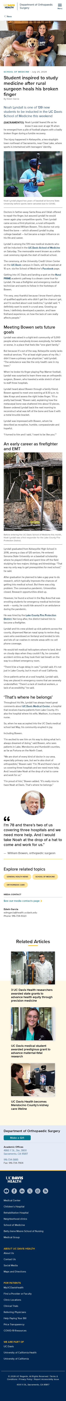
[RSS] (44, 1191)
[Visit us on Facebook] (13, 1191)
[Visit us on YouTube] (6, 1191)
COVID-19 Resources (15, 1330)
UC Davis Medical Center (36, 706)
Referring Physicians (15, 1312)
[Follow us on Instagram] (36, 1191)
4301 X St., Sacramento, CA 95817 (33, 1384)
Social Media (11, 1265)
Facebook (48, 268)
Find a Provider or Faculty (18, 1293)
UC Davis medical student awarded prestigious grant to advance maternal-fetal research (30, 1051)
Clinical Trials (11, 1306)
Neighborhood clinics (15, 1219)
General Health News (17, 876)
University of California (16, 1358)
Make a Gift (17, 1138)
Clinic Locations (12, 1300)
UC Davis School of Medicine (44, 247)
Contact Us (10, 1259)
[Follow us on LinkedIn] (21, 1191)
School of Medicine (16, 71)
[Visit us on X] (29, 1191)
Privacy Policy (25, 1379)
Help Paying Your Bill (15, 1318)
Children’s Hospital (14, 1206)
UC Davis (16, 265)
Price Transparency (14, 1324)
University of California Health (20, 1352)
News (9, 16)
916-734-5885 (11, 1159)
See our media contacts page (22, 901)
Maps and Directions (15, 1271)
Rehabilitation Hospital (16, 1212)
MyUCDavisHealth (13, 1287)
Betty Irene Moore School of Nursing (24, 1231)
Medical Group (12, 1237)
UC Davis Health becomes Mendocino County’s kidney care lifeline (30, 1105)
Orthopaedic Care (16, 884)
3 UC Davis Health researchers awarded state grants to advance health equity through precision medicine (31, 995)
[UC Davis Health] (14, 1179)
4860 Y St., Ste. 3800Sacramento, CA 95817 (16, 1152)
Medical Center (12, 1200)
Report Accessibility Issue (46, 1379)
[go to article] (33, 968)
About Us (9, 1253)
